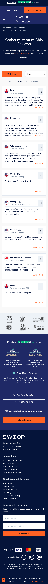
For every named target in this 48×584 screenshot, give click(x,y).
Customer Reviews (12, 472)
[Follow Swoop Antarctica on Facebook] (24, 557)
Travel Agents (10, 498)
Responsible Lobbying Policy (33, 568)
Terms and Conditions (14, 566)
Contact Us (8, 486)
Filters (13, 74)
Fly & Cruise (9, 463)
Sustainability (10, 489)
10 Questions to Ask (13, 460)
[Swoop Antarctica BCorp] (10, 319)
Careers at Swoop (11, 495)
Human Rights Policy (14, 568)
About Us (7, 483)
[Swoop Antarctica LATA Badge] (24, 327)
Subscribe (24, 534)
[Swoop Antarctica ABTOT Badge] (38, 319)
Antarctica (7, 27)
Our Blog (7, 492)
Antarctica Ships (21, 27)
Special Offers (10, 466)
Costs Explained (11, 469)
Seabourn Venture (10, 30)
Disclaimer (39, 566)
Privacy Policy (29, 566)
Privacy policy (37, 581)
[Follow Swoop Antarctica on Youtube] (39, 557)
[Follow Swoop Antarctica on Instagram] (31, 557)
